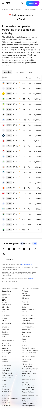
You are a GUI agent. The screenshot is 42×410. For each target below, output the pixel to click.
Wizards (5, 400)
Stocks (4, 298)
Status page (26, 376)
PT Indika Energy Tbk (15, 135)
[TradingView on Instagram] (19, 249)
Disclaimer (25, 362)
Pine (3, 312)
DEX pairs (5, 309)
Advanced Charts (28, 389)
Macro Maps (6, 350)
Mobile (4, 359)
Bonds (4, 302)
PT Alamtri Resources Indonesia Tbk (15, 104)
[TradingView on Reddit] (3, 254)
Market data (26, 296)
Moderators (6, 380)
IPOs (3, 337)
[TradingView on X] (3, 249)
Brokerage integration (29, 401)
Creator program (8, 375)
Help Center (26, 337)
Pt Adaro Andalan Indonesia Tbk (15, 99)
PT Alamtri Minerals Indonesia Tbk (15, 109)
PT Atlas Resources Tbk (15, 214)
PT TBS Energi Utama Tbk (15, 172)
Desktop (5, 362)
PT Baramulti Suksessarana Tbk (15, 151)
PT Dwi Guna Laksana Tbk (15, 177)
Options (5, 348)
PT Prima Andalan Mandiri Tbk (15, 141)
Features (25, 291)
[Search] (22, 3)
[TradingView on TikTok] (34, 249)
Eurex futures (26, 321)
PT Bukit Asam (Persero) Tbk (15, 125)
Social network (7, 368)
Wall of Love (6, 371)
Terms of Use (26, 359)
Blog (23, 334)
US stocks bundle (28, 323)
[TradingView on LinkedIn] (24, 249)
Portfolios (5, 343)
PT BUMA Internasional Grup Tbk (15, 198)
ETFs (4, 300)
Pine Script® (6, 353)
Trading (5, 387)
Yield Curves (6, 346)
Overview (25, 305)
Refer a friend (7, 373)
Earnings (5, 332)
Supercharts (6, 291)
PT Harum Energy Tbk (15, 146)
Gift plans (25, 298)
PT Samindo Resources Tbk (15, 183)
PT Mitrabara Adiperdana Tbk (15, 193)
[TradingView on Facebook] (8, 249)
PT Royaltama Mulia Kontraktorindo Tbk (15, 219)
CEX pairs (5, 307)
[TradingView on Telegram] (29, 249)
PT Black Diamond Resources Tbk (15, 224)
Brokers (24, 307)
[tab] (7, 72)
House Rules (6, 378)
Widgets (25, 382)
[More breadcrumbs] (12, 9)
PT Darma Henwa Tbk (15, 130)
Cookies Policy (27, 366)
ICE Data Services (26, 264)
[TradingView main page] (8, 3)
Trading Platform (28, 392)
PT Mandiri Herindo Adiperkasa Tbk (15, 188)
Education (5, 389)
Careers (24, 339)
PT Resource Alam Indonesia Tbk (15, 209)
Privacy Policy (27, 364)
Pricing (24, 293)
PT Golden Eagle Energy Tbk (15, 167)
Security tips (26, 371)
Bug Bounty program (29, 373)
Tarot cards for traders (30, 350)
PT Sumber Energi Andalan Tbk (15, 203)
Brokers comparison (29, 309)
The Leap (25, 312)
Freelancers (6, 403)
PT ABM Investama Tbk (15, 162)
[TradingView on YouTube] (14, 249)
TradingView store (28, 348)
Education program (28, 405)
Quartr (31, 278)
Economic (5, 330)
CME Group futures (28, 318)
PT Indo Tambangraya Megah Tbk (15, 120)
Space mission (27, 332)
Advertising (26, 398)
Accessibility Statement (30, 369)
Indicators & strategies (10, 398)
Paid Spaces (6, 405)
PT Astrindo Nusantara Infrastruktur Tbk (15, 156)
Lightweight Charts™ (29, 387)
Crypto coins (6, 305)
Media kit (25, 341)
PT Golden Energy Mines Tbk (15, 114)
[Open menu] (3, 3)
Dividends (5, 334)
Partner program (27, 403)
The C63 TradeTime (29, 353)
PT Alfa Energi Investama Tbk (15, 230)
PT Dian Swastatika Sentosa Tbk (15, 88)
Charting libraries (28, 385)
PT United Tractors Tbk (15, 93)
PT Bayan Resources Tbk (15, 83)
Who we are (26, 330)
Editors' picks (7, 391)
